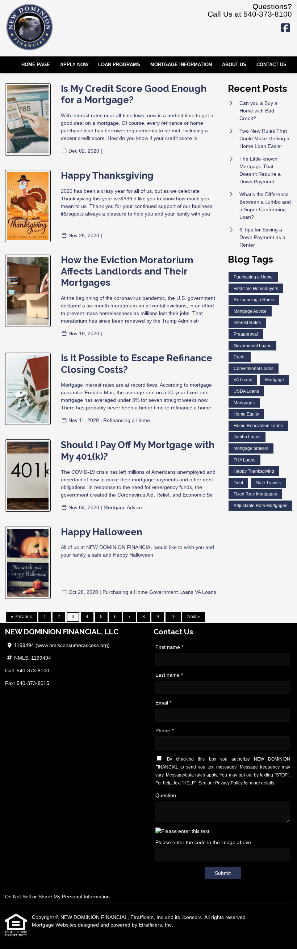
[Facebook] (285, 28)
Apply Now (74, 64)
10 (173, 616)
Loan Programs (119, 64)
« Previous (21, 616)
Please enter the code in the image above (203, 842)
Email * (163, 703)
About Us (234, 64)
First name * (169, 647)
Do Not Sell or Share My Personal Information (57, 896)
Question (165, 795)
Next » (193, 616)
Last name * (169, 675)
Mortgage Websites (55, 925)
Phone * (164, 730)
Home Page (35, 64)
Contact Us (271, 64)
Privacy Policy (229, 783)
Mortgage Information (181, 64)
